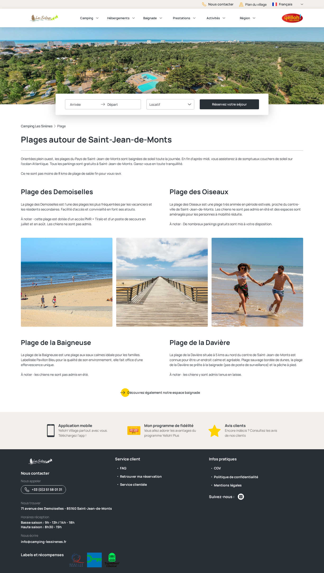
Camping (86, 18)
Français (285, 4)
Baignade (150, 18)
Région (245, 18)
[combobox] (170, 104)
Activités (213, 18)
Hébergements (118, 18)
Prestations (181, 18)
